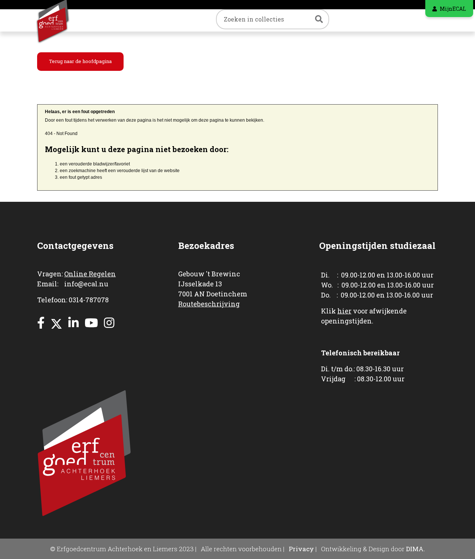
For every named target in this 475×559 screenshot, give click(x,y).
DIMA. (415, 549)
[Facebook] (41, 323)
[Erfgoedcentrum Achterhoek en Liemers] (61, 20)
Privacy (301, 549)
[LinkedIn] (73, 323)
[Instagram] (109, 323)
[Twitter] (56, 323)
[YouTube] (91, 323)
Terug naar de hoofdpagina (80, 61)
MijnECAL (453, 8)
